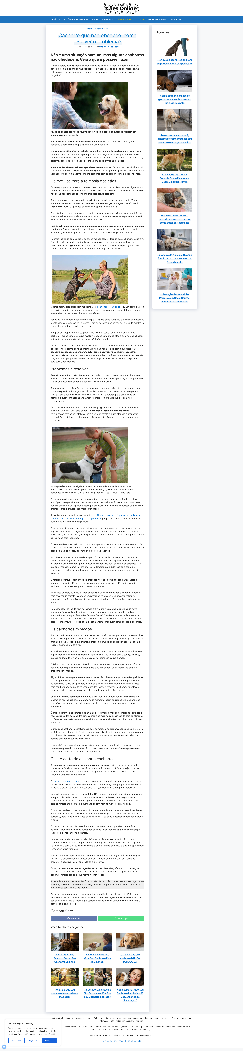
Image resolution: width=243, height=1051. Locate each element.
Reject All (33, 1040)
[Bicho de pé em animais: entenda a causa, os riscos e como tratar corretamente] (174, 210)
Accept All (49, 1040)
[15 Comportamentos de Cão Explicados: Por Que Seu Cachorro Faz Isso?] (97, 984)
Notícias (55, 19)
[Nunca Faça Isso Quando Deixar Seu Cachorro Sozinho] (65, 949)
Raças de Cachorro (157, 19)
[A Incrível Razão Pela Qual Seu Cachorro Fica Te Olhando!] (97, 949)
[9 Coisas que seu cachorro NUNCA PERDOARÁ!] (130, 949)
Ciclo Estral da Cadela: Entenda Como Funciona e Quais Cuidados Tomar (174, 178)
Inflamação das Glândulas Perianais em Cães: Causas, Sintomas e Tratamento (174, 298)
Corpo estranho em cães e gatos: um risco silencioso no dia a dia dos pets (174, 99)
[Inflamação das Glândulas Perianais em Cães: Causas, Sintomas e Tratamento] (174, 289)
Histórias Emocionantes (76, 19)
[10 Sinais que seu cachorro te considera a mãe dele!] (65, 984)
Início (89, 29)
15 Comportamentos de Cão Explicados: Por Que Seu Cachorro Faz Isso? (97, 993)
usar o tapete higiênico (108, 307)
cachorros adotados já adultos (69, 781)
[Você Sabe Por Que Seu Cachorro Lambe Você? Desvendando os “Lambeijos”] (130, 984)
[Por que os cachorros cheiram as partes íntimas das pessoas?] (174, 54)
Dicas (141, 19)
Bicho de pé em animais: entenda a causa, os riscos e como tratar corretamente (174, 219)
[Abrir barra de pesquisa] (190, 19)
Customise (16, 1040)
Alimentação (108, 19)
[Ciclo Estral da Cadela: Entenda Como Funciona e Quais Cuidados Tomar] (174, 169)
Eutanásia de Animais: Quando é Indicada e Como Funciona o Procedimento (175, 259)
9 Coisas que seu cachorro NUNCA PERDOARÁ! (130, 958)
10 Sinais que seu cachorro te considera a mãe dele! (64, 993)
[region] (33, 1032)
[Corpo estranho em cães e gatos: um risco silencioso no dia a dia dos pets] (174, 90)
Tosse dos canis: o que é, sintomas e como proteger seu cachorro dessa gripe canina (175, 139)
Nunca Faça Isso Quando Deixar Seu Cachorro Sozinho (65, 958)
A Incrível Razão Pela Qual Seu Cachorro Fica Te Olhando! (97, 958)
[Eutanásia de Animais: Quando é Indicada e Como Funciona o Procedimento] (174, 249)
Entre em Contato (133, 1041)
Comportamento (126, 19)
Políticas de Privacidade (112, 1041)
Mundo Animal (178, 19)
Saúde (95, 19)
